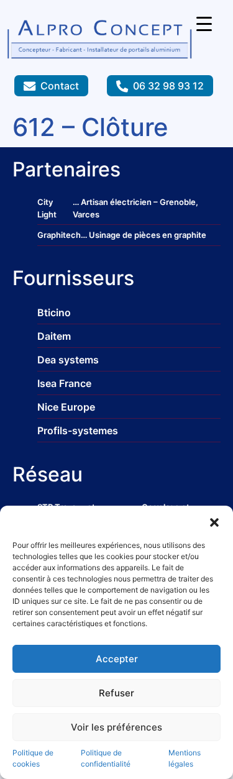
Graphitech (59, 235)
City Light (47, 208)
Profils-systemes (77, 430)
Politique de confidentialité (105, 758)
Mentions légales (184, 758)
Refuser (116, 693)
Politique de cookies (32, 758)
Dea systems (68, 359)
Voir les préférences (116, 727)
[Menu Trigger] (204, 23)
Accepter (117, 659)
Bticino (54, 312)
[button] (214, 521)
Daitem (54, 336)
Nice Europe (66, 407)
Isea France (64, 383)
